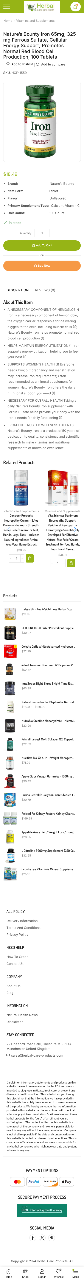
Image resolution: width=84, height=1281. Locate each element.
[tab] (17, 290)
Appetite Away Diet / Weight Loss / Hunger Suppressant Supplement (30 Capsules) (48, 832)
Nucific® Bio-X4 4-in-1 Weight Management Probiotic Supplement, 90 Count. (48, 758)
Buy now (44, 265)
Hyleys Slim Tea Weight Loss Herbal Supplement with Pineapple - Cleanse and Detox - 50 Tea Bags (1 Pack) (48, 609)
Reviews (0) (45, 290)
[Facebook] (32, 1237)
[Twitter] (42, 1237)
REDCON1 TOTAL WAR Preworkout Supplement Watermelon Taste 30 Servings (48, 628)
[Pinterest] (51, 1237)
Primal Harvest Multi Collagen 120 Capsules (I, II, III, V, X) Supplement (48, 739)
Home (7, 20)
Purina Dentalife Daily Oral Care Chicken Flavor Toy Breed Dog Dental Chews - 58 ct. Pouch (48, 795)
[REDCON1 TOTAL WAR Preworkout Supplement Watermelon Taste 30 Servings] (10, 633)
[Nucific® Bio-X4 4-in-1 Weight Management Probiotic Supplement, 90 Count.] (10, 763)
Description (17, 290)
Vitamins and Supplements (35, 20)
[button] (30, 558)
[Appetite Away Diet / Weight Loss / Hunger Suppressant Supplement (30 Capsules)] (10, 837)
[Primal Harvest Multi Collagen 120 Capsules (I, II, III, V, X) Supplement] (10, 744)
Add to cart (44, 245)
